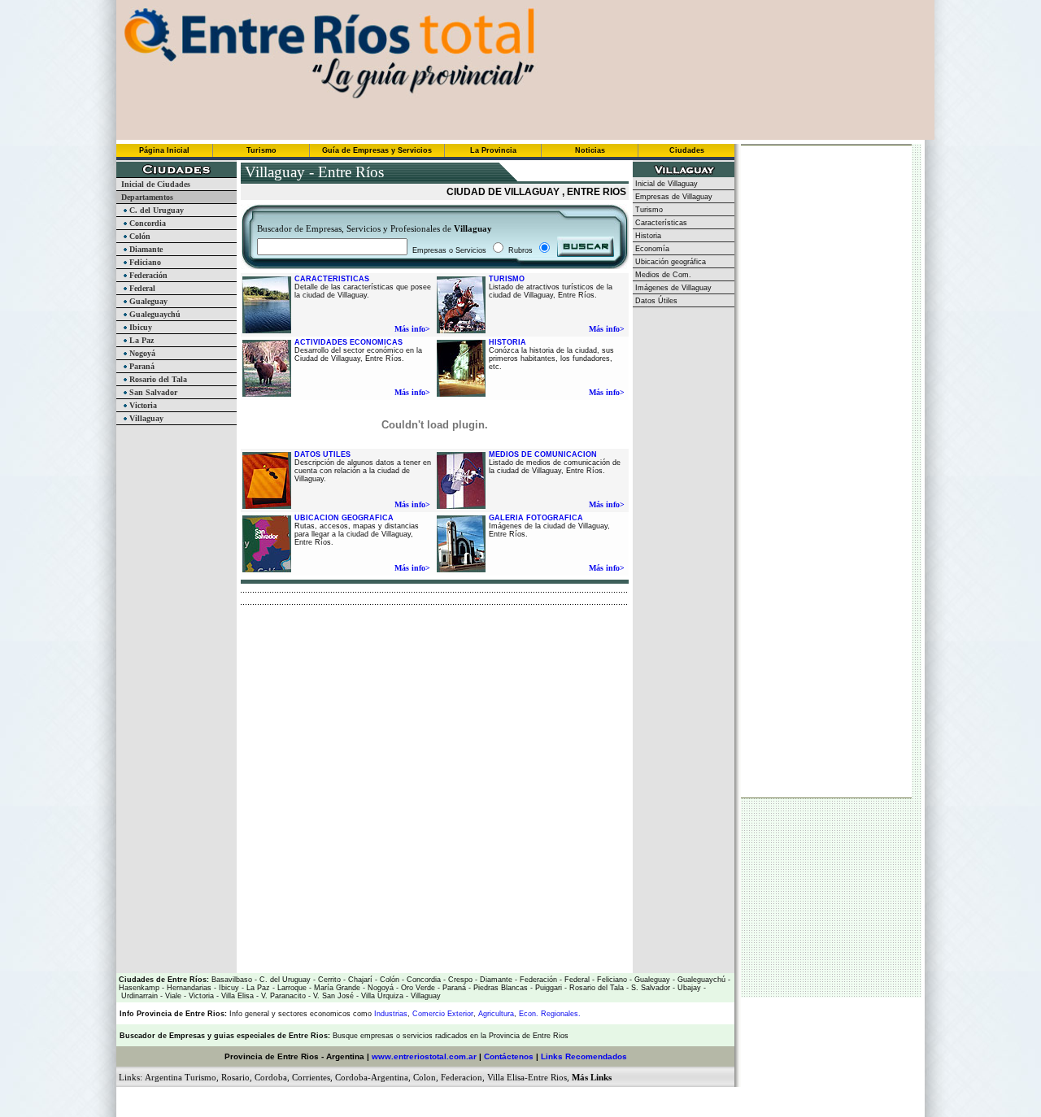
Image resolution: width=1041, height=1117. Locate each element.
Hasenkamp (139, 988)
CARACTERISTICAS (331, 279)
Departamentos (144, 197)
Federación (147, 275)
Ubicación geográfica (669, 262)
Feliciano (144, 262)
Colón (138, 236)
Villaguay (145, 418)
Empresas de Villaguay (672, 197)
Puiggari (547, 988)
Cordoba (271, 1077)
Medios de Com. (662, 275)
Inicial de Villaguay (665, 184)
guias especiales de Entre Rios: (273, 1036)
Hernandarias (187, 988)
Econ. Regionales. (550, 1014)
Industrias (390, 1014)
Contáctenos (509, 1056)
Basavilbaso (231, 980)
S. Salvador (649, 988)
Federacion (461, 1077)
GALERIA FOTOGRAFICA (536, 518)
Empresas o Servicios (449, 250)
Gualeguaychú (154, 314)
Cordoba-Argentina (371, 1077)
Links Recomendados (584, 1056)
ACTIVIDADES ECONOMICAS (348, 342)
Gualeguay (147, 301)
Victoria (142, 405)
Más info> (412, 328)
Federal (141, 288)
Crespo (459, 980)
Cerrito (329, 980)
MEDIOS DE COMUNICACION (543, 454)
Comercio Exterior (442, 1014)
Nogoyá (141, 353)
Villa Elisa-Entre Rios (527, 1077)
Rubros (521, 250)
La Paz (140, 340)
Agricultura (496, 1014)
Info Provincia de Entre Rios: (173, 1014)
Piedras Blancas (500, 988)
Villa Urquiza (382, 996)
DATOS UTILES (322, 454)
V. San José (332, 996)
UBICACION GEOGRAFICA (344, 518)
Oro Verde (417, 988)
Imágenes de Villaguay (672, 288)
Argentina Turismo (180, 1077)
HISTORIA (507, 342)
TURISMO (507, 279)
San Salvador (152, 392)
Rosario (235, 1077)
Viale (172, 996)
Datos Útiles (655, 301)
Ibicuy (139, 327)
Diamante (145, 249)
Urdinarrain (138, 996)
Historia (647, 236)
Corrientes (311, 1077)
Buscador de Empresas (162, 1036)
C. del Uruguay (155, 210)
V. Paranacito (282, 996)
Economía (651, 249)
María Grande (335, 988)
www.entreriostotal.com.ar (424, 1056)
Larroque (291, 988)
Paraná (141, 366)
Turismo (648, 210)
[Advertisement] (431, 629)
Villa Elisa (236, 996)
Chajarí (359, 980)
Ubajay (688, 988)
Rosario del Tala (157, 379)
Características (660, 223)
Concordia (146, 223)
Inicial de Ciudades (153, 184)
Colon (424, 1077)
